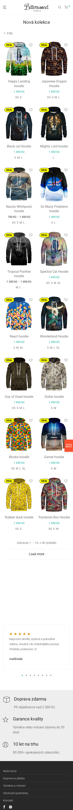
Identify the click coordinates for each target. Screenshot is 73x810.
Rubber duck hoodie (19, 517)
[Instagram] (10, 806)
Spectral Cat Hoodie (54, 272)
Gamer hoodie (54, 457)
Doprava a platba (14, 778)
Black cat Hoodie (19, 146)
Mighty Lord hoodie (54, 146)
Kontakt (8, 800)
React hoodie (19, 336)
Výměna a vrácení (14, 785)
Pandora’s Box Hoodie (54, 517)
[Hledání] (59, 7)
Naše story (10, 771)
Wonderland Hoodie (54, 336)
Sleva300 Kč (68, 445)
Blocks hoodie (19, 457)
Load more (36, 554)
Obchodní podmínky (15, 793)
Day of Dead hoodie (19, 397)
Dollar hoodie (54, 397)
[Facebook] (4, 806)
